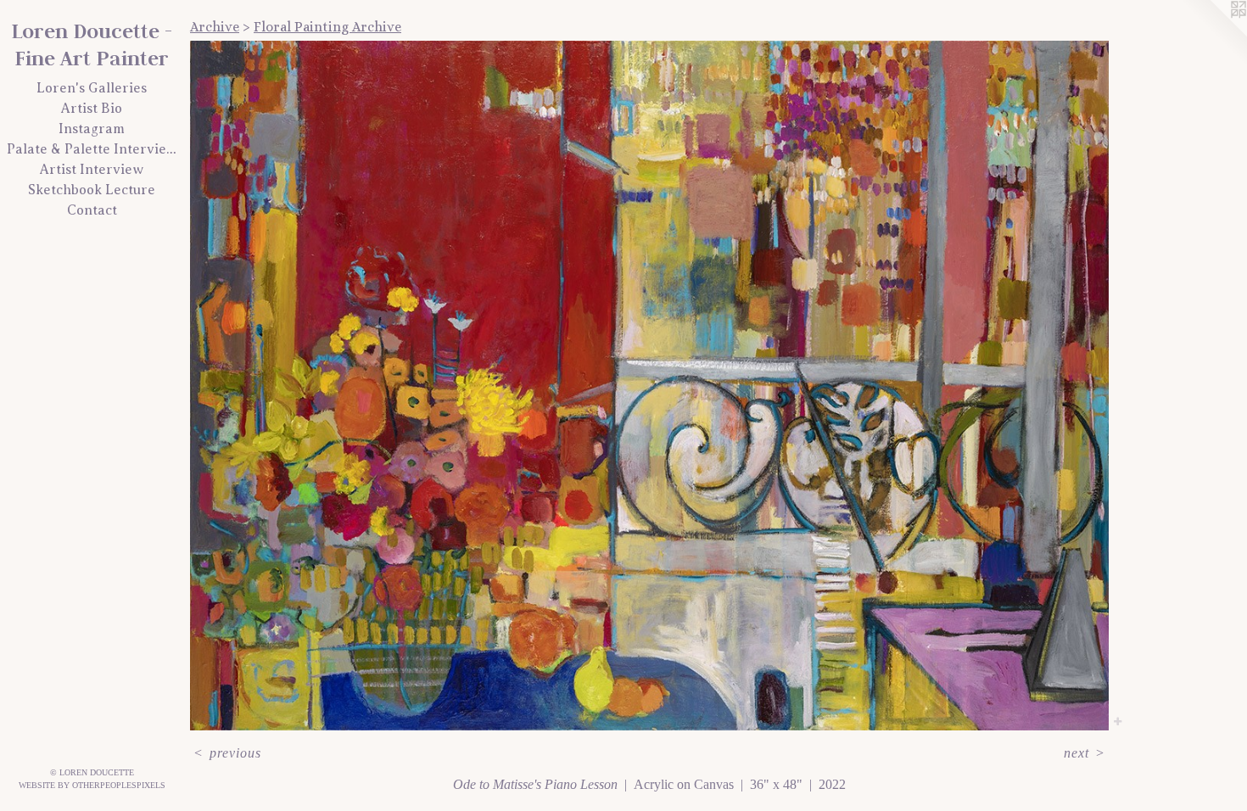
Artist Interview (91, 169)
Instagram (92, 129)
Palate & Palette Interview (91, 149)
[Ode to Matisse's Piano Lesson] (649, 385)
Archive (214, 27)
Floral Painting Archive (327, 27)
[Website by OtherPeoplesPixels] (1213, 34)
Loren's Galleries (91, 88)
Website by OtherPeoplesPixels (92, 785)
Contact (92, 210)
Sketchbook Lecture (91, 190)
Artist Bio (91, 108)
